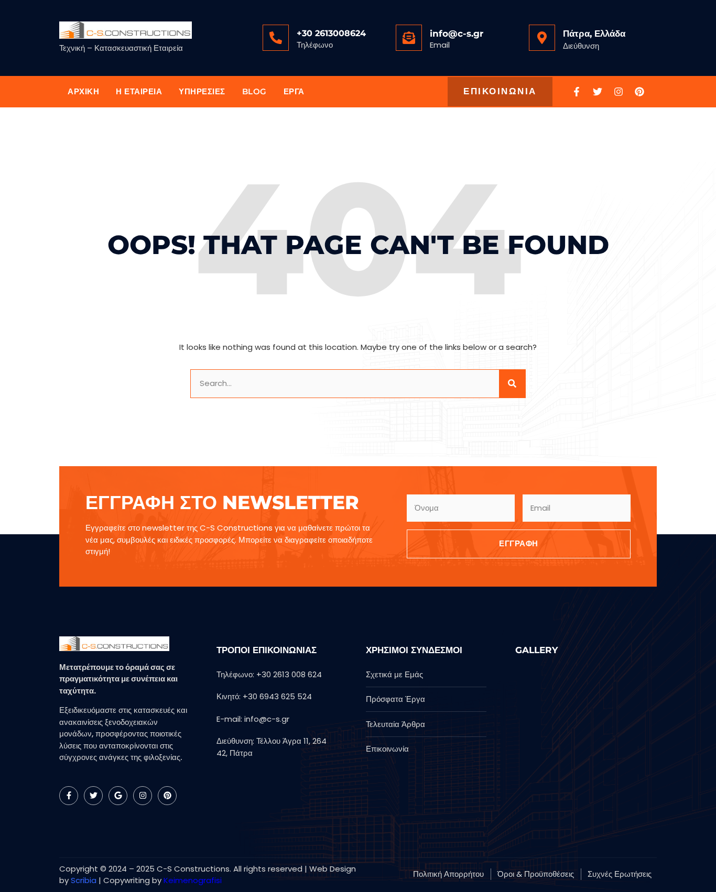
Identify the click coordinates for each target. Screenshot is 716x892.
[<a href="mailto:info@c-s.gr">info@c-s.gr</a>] (409, 38)
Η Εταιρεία (139, 91)
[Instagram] (618, 91)
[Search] (512, 384)
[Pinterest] (639, 91)
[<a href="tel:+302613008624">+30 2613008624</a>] (276, 38)
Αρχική (83, 91)
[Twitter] (597, 91)
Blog (254, 91)
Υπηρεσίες (202, 91)
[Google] (118, 795)
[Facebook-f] (576, 91)
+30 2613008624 (331, 33)
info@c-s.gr (456, 33)
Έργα (294, 91)
